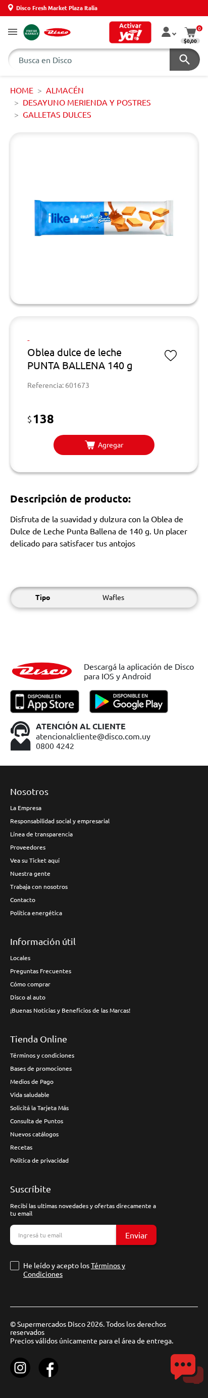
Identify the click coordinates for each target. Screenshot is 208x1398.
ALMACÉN (65, 90)
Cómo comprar (30, 984)
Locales (20, 958)
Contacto (22, 899)
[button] (12, 32)
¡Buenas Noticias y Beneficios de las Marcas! (70, 1010)
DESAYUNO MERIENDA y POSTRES (87, 102)
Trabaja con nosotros (39, 886)
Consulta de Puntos (36, 1121)
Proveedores (27, 847)
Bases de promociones (41, 1068)
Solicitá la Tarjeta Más (39, 1108)
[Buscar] (185, 59)
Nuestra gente (30, 873)
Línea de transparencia (41, 834)
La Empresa (25, 808)
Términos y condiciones (42, 1055)
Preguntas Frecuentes (40, 971)
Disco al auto (27, 997)
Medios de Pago (32, 1081)
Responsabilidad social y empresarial (60, 821)
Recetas (21, 1147)
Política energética (36, 913)
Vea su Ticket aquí (35, 860)
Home (21, 90)
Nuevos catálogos (34, 1134)
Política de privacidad (39, 1160)
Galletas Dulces (57, 114)
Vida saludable (29, 1094)
